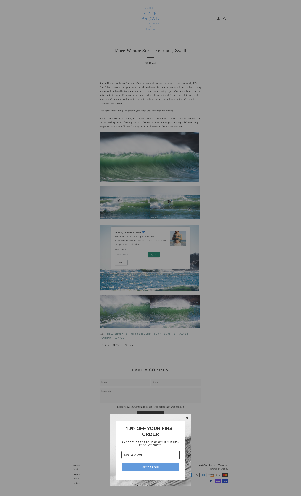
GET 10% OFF (150, 467)
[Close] (187, 418)
